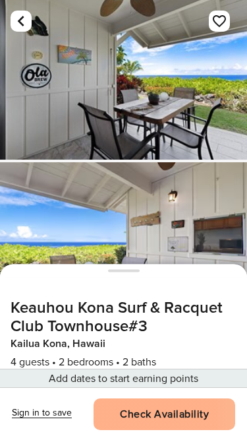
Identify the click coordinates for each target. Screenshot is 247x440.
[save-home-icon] (219, 21)
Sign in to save (42, 412)
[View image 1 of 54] (123, 80)
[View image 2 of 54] (123, 242)
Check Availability (164, 414)
